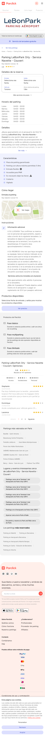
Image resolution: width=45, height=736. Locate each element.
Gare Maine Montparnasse (28, 442)
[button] (21, 169)
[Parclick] (9, 3)
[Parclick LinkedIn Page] (7, 573)
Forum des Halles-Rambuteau (13, 446)
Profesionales (26, 623)
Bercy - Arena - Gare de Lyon (13, 463)
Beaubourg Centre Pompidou (13, 438)
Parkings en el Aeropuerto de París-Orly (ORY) (22, 510)
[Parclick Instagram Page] (3, 573)
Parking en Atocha (9, 550)
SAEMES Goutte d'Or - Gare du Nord (16, 455)
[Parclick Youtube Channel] (16, 573)
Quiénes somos (8, 623)
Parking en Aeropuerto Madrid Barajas (16, 541)
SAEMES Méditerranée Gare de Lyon (16, 450)
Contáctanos (7, 641)
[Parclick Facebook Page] (11, 573)
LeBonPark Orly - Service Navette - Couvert (32, 51)
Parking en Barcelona (26, 533)
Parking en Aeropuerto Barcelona (14, 537)
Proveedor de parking (29, 626)
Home (3, 51)
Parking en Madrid (9, 533)
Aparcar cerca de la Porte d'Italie (17, 515)
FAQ (3, 644)
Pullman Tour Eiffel (33, 463)
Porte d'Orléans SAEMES (12, 459)
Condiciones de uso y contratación (15, 696)
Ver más (21, 150)
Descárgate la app (35, 36)
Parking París (17, 51)
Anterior (13, 419)
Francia (9, 51)
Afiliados (24, 630)
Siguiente (31, 419)
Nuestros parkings (9, 630)
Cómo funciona (8, 626)
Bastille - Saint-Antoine (11, 434)
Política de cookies (34, 718)
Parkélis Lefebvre (9, 442)
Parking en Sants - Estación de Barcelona (17, 546)
